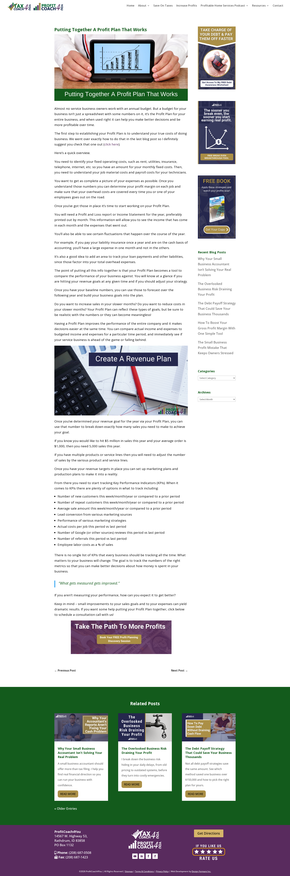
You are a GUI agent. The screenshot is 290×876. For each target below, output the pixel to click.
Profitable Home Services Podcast (223, 5)
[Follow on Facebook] (148, 856)
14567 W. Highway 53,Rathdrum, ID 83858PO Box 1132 (70, 840)
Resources (259, 5)
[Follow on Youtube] (135, 856)
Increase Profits (186, 5)
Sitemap (129, 871)
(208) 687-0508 (80, 852)
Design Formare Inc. (201, 871)
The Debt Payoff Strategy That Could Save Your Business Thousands (217, 308)
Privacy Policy (162, 871)
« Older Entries (65, 808)
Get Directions (208, 833)
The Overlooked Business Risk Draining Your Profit (215, 289)
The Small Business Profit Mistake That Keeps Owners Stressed (215, 347)
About (142, 5)
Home (130, 5)
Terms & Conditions (144, 871)
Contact (278, 5)
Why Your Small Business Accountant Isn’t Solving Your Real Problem (80, 752)
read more (68, 794)
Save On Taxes (163, 5)
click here (111, 144)
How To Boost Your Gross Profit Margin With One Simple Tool (216, 328)
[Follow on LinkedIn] (141, 856)
